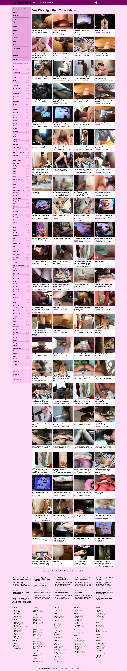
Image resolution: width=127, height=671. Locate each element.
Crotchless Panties (21, 152)
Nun (55, 660)
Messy (15, 44)
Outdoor (15, 15)
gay (47, 32)
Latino (101, 378)
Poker (21, 335)
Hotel (55, 610)
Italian (21, 259)
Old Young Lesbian (21, 308)
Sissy (15, 26)
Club (14, 23)
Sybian (98, 619)
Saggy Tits (21, 361)
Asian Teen (21, 88)
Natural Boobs (21, 292)
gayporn (46, 520)
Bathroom (16, 34)
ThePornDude (17, 379)
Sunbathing (99, 616)
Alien (21, 75)
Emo (34, 631)
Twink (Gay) (82, 80)
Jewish (56, 625)
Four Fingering (37, 646)
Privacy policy (64, 668)
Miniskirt (21, 284)
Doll (21, 176)
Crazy (21, 150)
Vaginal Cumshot (101, 643)
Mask (21, 276)
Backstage (16, 622)
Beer (14, 625)
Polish (77, 620)
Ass (21, 91)
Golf (21, 227)
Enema (35, 633)
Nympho (21, 297)
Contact (72, 668)
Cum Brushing (37, 611)
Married (56, 644)
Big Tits (21, 117)
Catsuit (21, 136)
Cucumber (21, 158)
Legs (55, 632)
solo (50, 520)
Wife (14, 19)
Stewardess (99, 613)
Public (21, 340)
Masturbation (89, 57)
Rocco (77, 633)
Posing (21, 337)
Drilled (15, 12)
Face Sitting (37, 642)
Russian (21, 359)
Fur (21, 219)
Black (15, 30)
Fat (21, 187)
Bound (21, 128)
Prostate (77, 625)
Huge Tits (21, 249)
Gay (65, 57)
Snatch (77, 648)
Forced (21, 209)
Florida (21, 203)
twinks (93, 266)
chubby (110, 80)
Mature (56, 646)
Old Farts (21, 305)
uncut (70, 289)
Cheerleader (21, 139)
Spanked (77, 652)
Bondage (88, 172)
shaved (67, 289)
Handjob (15, 55)
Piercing (21, 332)
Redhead (21, 351)
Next (81, 570)
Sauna (21, 364)
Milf (55, 651)
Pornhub (55, 57)
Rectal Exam (21, 348)
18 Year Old (21, 72)
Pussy (21, 343)
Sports (98, 611)
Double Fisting (21, 182)
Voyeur (98, 648)
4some (21, 69)
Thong (98, 627)
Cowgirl (35, 610)
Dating (21, 166)
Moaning (21, 286)
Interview (57, 617)
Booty (14, 634)
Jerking (56, 623)
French (21, 214)
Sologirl (77, 649)
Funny (35, 648)
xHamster (34, 32)
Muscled (56, 654)
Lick (55, 635)
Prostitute (78, 627)
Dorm (35, 620)
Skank (77, 643)
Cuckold (21, 155)
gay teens (71, 472)
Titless (98, 630)
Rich (21, 356)
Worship (98, 655)
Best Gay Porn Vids (22, 2)
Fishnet (35, 643)
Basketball (21, 101)
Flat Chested (21, 198)
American (21, 77)
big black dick (109, 566)
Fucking (21, 217)
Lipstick (21, 270)
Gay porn (16, 377)
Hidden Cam (21, 243)
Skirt (76, 645)
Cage (21, 134)
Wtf (97, 657)
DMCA (79, 668)
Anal (21, 80)
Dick (21, 174)
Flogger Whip (21, 201)
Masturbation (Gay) (43, 193)
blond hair (50, 474)
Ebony (35, 629)
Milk (21, 281)
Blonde (21, 123)
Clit (14, 645)
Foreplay (21, 211)
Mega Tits (57, 647)
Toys (45, 474)
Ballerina (21, 96)
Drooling (36, 624)
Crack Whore (21, 147)
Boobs (21, 125)
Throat (98, 628)
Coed (14, 647)
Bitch (14, 628)
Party (21, 324)
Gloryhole (36, 654)
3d (21, 67)
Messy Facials (58, 649)
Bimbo (21, 120)
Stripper (98, 615)
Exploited (36, 636)
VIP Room (99, 646)
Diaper (21, 171)
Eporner (76, 57)
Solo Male (60, 57)
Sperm (98, 610)
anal (67, 472)
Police (77, 619)
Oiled (21, 302)
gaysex (51, 174)
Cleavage (21, 144)
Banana (21, 99)
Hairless (21, 230)
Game (21, 222)
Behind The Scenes (19, 627)
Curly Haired (21, 163)
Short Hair (78, 640)
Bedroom (21, 109)
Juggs (21, 262)
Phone (77, 617)
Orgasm (21, 316)
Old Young (21, 310)
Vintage (98, 645)
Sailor (76, 638)
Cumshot (45, 564)
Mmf (55, 652)
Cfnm (14, 643)
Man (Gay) (61, 34)
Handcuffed (36, 661)
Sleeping (77, 646)
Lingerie (21, 268)
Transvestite (99, 631)
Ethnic (35, 634)
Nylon (56, 661)
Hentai (21, 241)
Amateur (72, 57)
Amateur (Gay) (42, 32)
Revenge (21, 353)
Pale (21, 321)
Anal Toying (16, 613)
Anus (15, 59)
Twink (15, 52)
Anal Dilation (17, 611)
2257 (85, 668)
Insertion (56, 616)
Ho (21, 246)
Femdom (21, 192)
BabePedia (16, 374)
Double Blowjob (21, 179)
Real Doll (21, 345)
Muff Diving (21, 289)
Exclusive (87, 197)
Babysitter (21, 93)
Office (76, 610)
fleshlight (46, 174)
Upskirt (98, 637)
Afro (14, 610)
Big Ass (21, 112)
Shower (77, 642)
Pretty (76, 624)
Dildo (35, 619)
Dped (21, 184)
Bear (21, 107)
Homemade (66, 149)
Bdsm (21, 104)
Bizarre (15, 630)
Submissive (16, 48)
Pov (14, 41)
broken (67, 197)
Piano (21, 329)
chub (113, 80)
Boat (14, 633)
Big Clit (21, 115)
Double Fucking (38, 622)
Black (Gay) (61, 355)
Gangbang (21, 225)
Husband (21, 251)
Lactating (57, 631)
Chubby (21, 142)
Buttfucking (16, 636)
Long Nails (21, 273)
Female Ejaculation (21, 190)
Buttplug (15, 638)
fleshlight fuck (93, 197)
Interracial (21, 257)
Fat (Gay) (40, 147)
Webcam (46, 101)
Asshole (15, 616)
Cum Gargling (21, 160)
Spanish (77, 651)
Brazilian (21, 131)
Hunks (68, 57)
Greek (35, 655)
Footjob (21, 206)
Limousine (57, 637)
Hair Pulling (21, 233)
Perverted (21, 326)
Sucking (15, 37)
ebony (51, 101)
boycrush (50, 564)
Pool (76, 622)
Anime (21, 83)
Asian (14, 615)
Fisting (21, 195)
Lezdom (56, 634)
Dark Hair (36, 617)
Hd (21, 238)
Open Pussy (21, 313)
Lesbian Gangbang (21, 265)
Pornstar (86, 149)
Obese (21, 300)
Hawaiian (21, 235)
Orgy (21, 318)
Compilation (16, 648)
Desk (21, 168)
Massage (21, 278)
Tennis (98, 625)
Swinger (98, 618)
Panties (77, 616)
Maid (55, 643)
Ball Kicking (16, 624)
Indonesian (21, 254)
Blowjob (15, 631)
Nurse (21, 294)
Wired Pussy (99, 654)
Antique (21, 85)
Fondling (36, 645)
